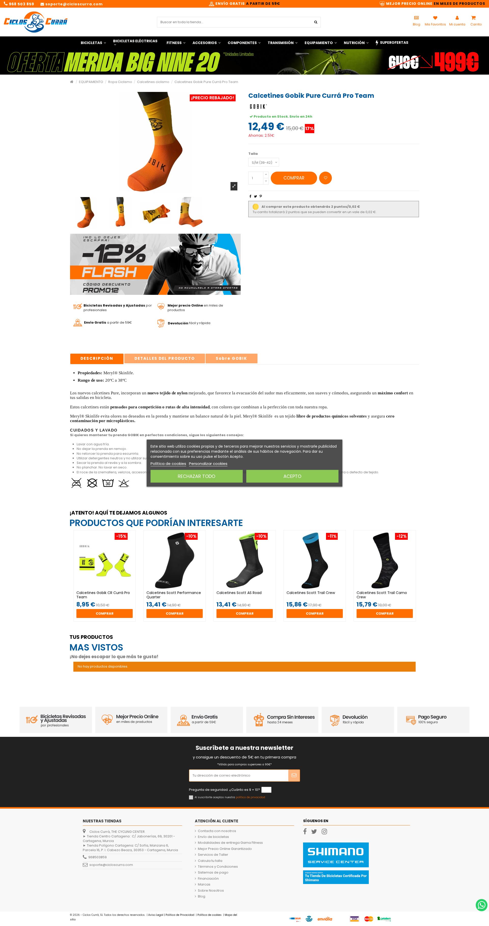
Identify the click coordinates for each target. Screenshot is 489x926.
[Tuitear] (255, 196)
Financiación (208, 878)
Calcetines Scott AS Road (239, 592)
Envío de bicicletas (213, 837)
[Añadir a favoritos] (325, 178)
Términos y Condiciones (218, 866)
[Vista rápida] (108, 589)
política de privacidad (250, 797)
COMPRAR (293, 178)
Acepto (292, 476)
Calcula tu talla (210, 861)
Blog (201, 896)
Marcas (204, 884)
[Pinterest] (261, 196)
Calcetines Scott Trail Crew (311, 592)
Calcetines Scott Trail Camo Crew (382, 595)
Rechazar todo (196, 476)
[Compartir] (250, 196)
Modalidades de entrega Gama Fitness (230, 842)
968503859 (97, 857)
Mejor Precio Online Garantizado (225, 849)
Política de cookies (168, 463)
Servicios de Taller (213, 854)
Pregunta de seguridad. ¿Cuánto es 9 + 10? (224, 789)
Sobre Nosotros (211, 890)
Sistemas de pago (213, 872)
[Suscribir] (294, 775)
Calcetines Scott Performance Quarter (173, 595)
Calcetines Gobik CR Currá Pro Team (103, 595)
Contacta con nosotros (217, 831)
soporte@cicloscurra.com (111, 865)
